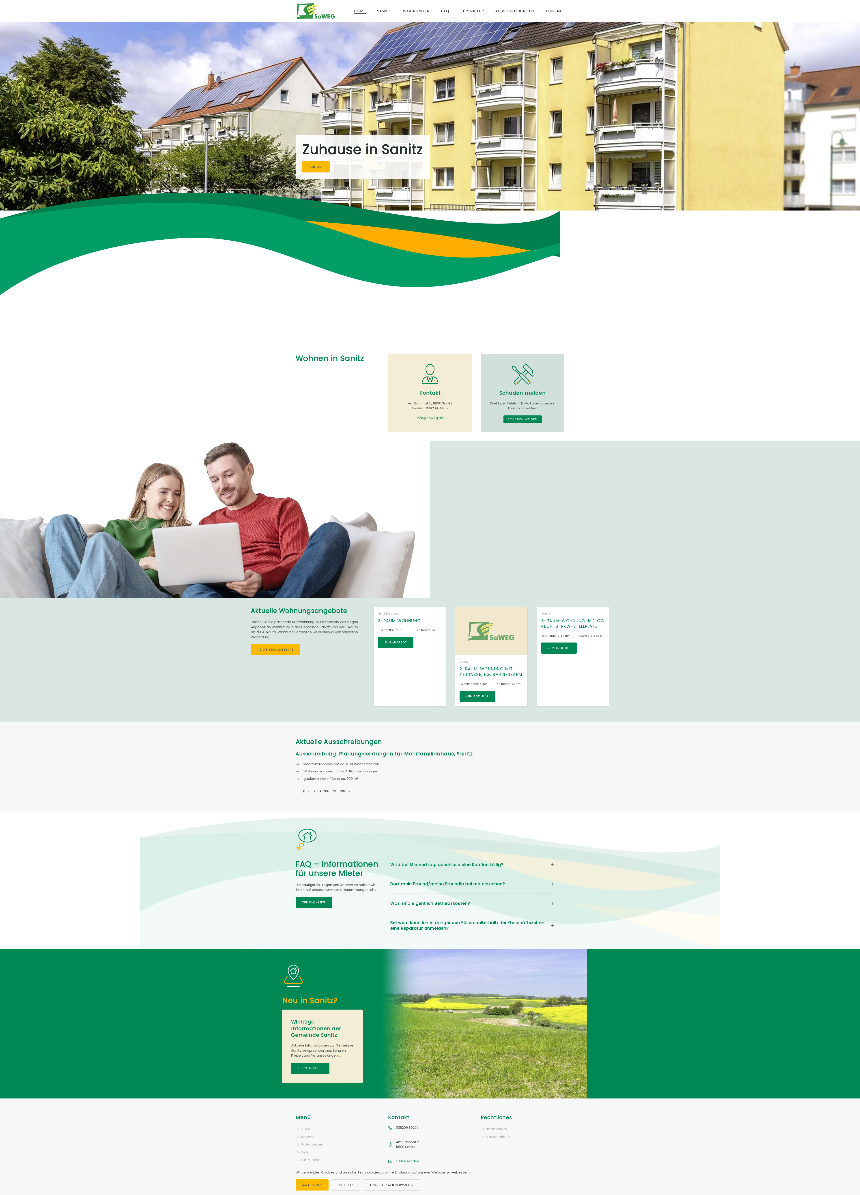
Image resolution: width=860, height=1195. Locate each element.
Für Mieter (472, 11)
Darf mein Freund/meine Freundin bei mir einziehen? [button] (447, 884)
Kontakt (555, 11)
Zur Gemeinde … (310, 1068)
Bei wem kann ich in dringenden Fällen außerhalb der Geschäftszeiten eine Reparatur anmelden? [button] (467, 925)
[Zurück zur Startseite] (316, 11)
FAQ (445, 11)
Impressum (496, 1128)
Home (360, 11)
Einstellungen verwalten (392, 1185)
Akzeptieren (312, 1185)
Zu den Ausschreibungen (329, 791)
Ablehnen (346, 1185)
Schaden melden (523, 419)
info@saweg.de (430, 417)
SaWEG (384, 11)
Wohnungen (416, 11)
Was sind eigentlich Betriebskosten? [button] (430, 903)
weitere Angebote (278, 649)
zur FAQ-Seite (314, 902)
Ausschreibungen (514, 11)
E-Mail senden (407, 1161)
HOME (306, 1128)
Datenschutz (498, 1136)
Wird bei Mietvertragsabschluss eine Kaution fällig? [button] (446, 864)
